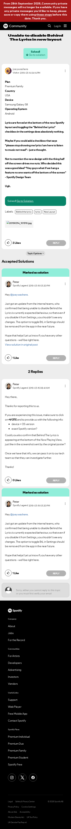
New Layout (49, 211)
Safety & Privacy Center (25, 801)
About (11, 626)
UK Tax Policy (32, 817)
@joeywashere (19, 294)
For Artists (14, 656)
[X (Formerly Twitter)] (22, 778)
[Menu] (65, 26)
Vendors (13, 684)
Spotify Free (15, 764)
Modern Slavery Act (16, 817)
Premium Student (18, 757)
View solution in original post (21, 344)
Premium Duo (16, 743)
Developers (15, 663)
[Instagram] (12, 778)
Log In (57, 26)
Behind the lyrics (24, 211)
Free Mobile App (17, 713)
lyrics (37, 211)
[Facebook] (33, 778)
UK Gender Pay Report (17, 822)
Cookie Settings (28, 806)
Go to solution (37, 55)
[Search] (49, 26)
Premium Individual (19, 736)
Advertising (14, 670)
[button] (65, 70)
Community (18, 26)
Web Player (14, 707)
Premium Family (17, 750)
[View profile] (8, 70)
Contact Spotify (17, 720)
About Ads (12, 812)
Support (13, 700)
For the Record (16, 640)
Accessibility (25, 812)
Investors (13, 677)
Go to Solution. (25, 201)
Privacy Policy (13, 806)
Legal (10, 801)
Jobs (11, 633)
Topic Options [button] (34, 253)
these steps (44, 14)
